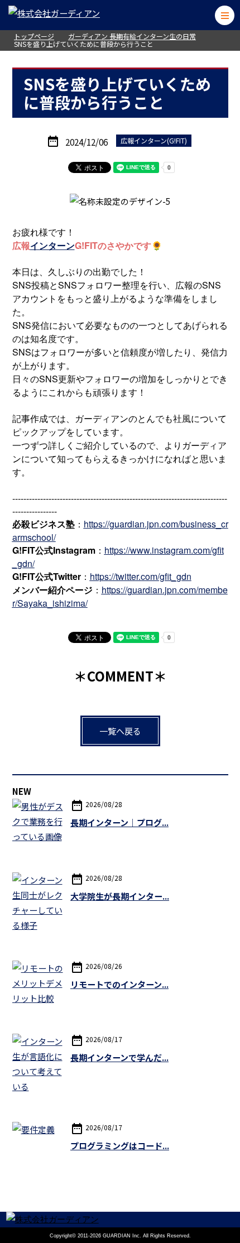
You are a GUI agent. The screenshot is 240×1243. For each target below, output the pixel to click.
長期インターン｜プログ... (119, 822)
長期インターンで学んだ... (119, 1057)
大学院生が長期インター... (119, 896)
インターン (52, 245)
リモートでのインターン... (119, 984)
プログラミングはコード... (119, 1145)
